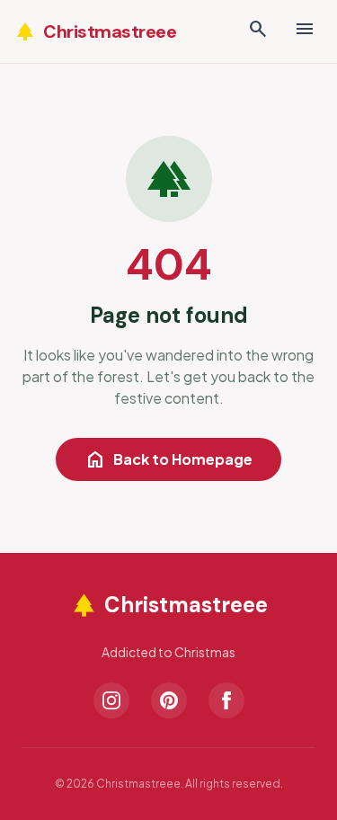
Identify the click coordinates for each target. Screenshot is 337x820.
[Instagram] (111, 700)
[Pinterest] (169, 700)
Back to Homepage (168, 459)
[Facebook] (226, 700)
